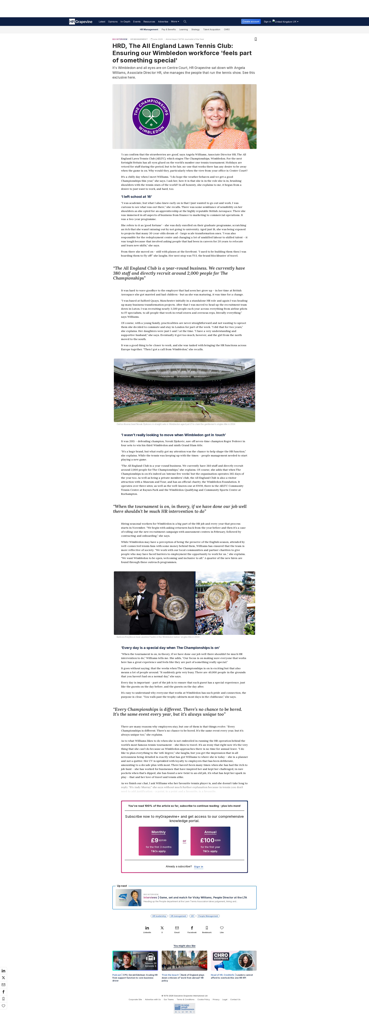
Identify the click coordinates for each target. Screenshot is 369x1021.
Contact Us (235, 999)
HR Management (149, 29)
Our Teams (169, 999)
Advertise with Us (153, 999)
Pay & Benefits (169, 29)
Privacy (216, 999)
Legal (224, 999)
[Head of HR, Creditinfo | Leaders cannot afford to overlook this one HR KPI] (234, 967)
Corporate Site (135, 999)
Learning (183, 29)
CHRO (227, 29)
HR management (178, 916)
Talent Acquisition (211, 29)
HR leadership (159, 916)
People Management (208, 916)
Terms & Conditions (185, 999)
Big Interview (119, 39)
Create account (251, 21)
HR (192, 916)
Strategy (195, 29)
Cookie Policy (203, 999)
